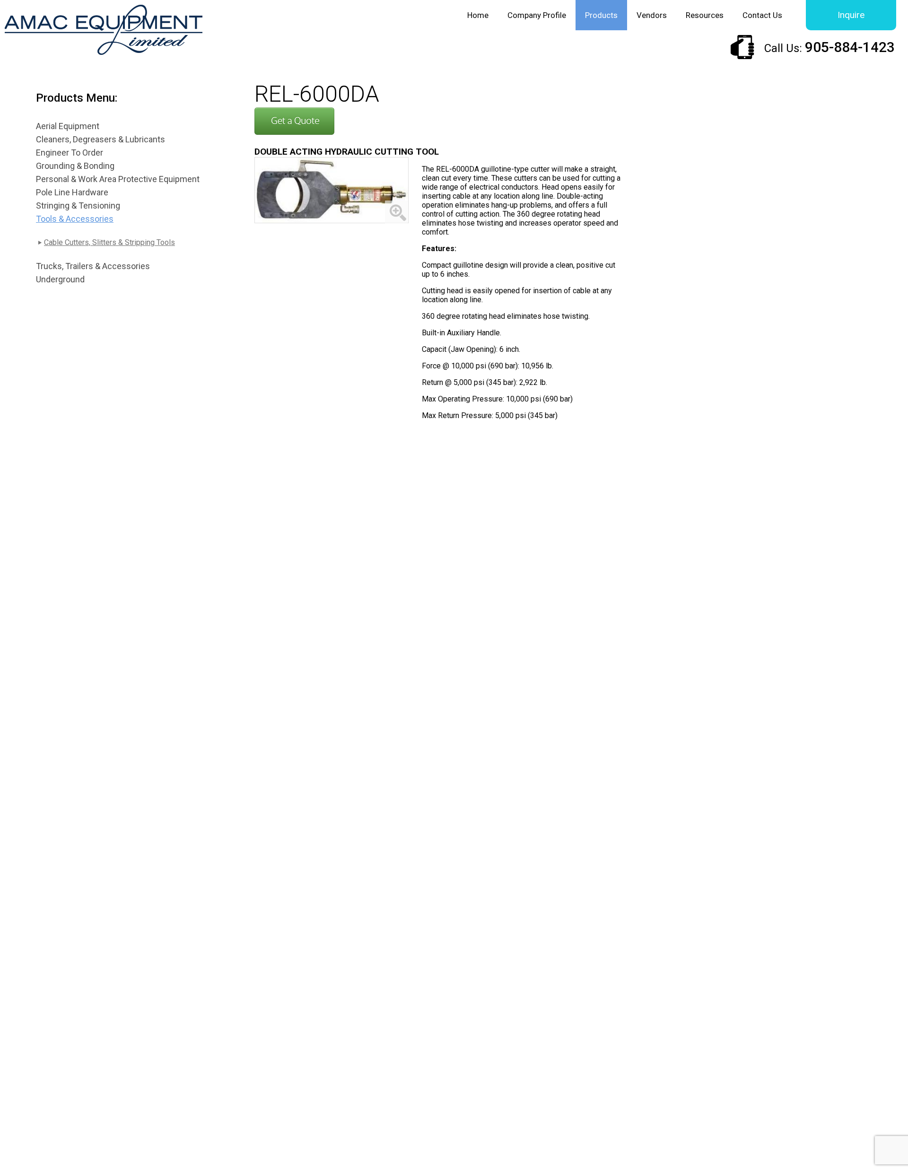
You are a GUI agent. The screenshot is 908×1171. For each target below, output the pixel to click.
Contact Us (762, 15)
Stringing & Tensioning (78, 205)
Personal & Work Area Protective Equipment (118, 179)
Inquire (851, 14)
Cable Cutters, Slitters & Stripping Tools (109, 242)
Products (601, 15)
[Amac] (103, 31)
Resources (705, 15)
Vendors (652, 15)
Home (478, 15)
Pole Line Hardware (72, 192)
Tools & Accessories (75, 219)
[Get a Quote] (294, 131)
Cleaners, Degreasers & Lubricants (100, 139)
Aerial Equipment (67, 126)
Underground (60, 279)
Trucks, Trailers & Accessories (93, 266)
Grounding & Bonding (75, 166)
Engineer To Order (69, 152)
